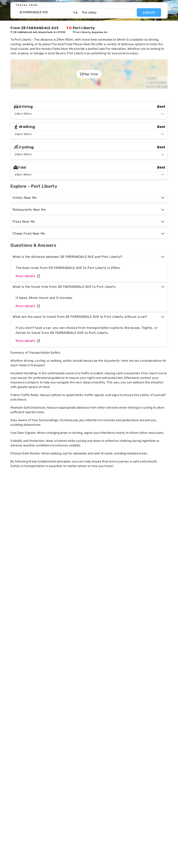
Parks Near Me (62, 49)
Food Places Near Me (80, 44)
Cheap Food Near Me (29, 233)
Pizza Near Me (24, 222)
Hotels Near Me (24, 198)
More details (25, 276)
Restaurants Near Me (29, 210)
